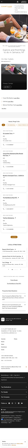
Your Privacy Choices (7, 419)
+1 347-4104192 (9, 188)
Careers (12, 415)
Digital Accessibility (17, 419)
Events (2, 349)
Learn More (6, 86)
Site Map (18, 420)
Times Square (14, 280)
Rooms (2, 341)
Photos (15, 338)
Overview (3, 338)
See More (4, 108)
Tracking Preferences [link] (5, 415)
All (3, 124)
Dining (2, 344)
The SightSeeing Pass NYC (14, 283)
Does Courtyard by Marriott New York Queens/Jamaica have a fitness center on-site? (13, 297)
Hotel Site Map (4, 422)
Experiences (4, 346)
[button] (18, 2)
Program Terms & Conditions (6, 417)
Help (9, 422)
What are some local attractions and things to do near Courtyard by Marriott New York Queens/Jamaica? (12, 306)
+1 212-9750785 (9, 166)
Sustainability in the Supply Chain (8, 420)
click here (13, 445)
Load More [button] (14, 237)
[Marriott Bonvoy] (23, 2)
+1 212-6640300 (9, 229)
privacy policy (20, 443)
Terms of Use (18, 415)
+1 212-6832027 (9, 144)
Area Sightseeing (11, 124)
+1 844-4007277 (9, 209)
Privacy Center (17, 417)
